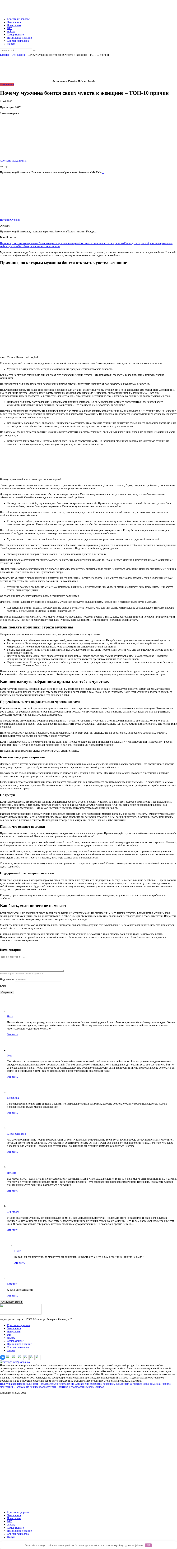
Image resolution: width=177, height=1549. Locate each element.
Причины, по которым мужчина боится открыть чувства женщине (39, 243)
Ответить (12, 1034)
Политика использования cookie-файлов (80, 1386)
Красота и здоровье (18, 18)
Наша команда (151, 1383)
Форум (11, 43)
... (103, 172)
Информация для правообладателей (35, 1386)
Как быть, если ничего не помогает (39, 246)
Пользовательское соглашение (57, 1383)
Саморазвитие (15, 34)
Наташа (11, 1172)
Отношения (14, 22)
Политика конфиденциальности (19, 1383)
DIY (9, 28)
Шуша (17, 1250)
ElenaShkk (13, 1097)
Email (3, 985)
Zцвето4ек (13, 1211)
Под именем (7, 979)
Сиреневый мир (16, 1133)
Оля (9, 1055)
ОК (148, 1545)
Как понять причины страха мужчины (101, 243)
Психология (14, 25)
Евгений (12, 1283)
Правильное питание (19, 37)
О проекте (136, 1383)
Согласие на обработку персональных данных (102, 1383)
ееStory (11, 31)
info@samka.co (21, 1361)
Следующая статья (11, 1301)
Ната (10, 1016)
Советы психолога (18, 40)
